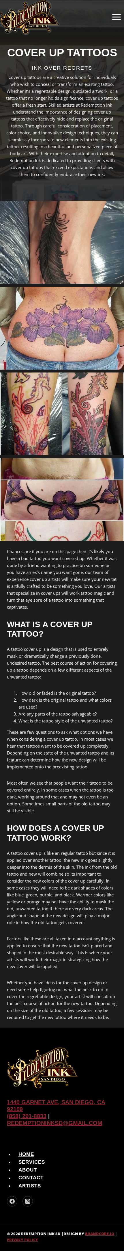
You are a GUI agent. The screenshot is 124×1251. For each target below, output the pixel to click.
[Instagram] (27, 1201)
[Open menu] (116, 17)
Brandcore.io (99, 1233)
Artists (29, 1186)
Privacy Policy (22, 1239)
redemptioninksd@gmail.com (54, 1123)
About (27, 1170)
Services (31, 1162)
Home (26, 1154)
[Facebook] (12, 1201)
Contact (31, 1178)
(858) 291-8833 (26, 1116)
